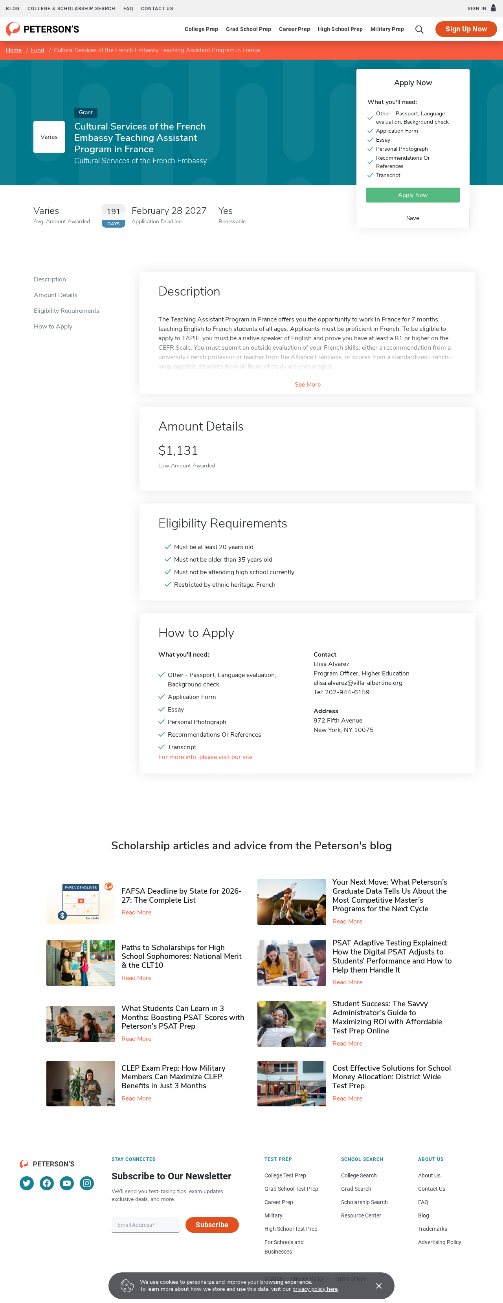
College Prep (201, 29)
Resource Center (361, 1215)
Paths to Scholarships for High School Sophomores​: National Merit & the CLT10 (181, 957)
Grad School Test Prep (291, 1189)
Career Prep (294, 29)
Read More (136, 912)
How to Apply (53, 326)
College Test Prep (285, 1175)
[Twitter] (27, 1183)
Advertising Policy (439, 1242)
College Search (359, 1175)
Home (14, 50)
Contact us (157, 8)
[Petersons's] (42, 29)
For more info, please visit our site (205, 757)
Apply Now (413, 195)
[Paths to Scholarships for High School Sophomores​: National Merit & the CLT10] (83, 963)
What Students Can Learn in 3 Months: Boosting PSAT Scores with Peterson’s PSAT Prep (182, 1018)
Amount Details (55, 295)
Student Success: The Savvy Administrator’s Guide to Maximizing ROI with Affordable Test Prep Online (387, 1017)
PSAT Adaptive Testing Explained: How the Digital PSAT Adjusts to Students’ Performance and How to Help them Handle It (392, 956)
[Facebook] (47, 1183)
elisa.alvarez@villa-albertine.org (358, 683)
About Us (429, 1175)
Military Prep (387, 29)
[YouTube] (67, 1183)
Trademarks (432, 1229)
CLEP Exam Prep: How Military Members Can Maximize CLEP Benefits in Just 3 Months (173, 1077)
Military (273, 1215)
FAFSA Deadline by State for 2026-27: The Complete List (181, 895)
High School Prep (340, 29)
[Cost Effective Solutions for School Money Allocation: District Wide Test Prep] (294, 1084)
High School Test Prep (291, 1229)
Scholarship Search (364, 1202)
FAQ (128, 8)
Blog (13, 8)
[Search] (420, 29)
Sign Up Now (466, 29)
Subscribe (212, 1225)
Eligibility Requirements (66, 311)
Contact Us (431, 1189)
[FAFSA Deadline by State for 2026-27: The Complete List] (83, 902)
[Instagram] (87, 1183)
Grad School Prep (248, 29)
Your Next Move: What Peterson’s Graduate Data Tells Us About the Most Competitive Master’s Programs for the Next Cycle (389, 895)
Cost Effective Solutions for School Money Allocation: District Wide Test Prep (391, 1077)
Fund (37, 50)
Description (50, 279)
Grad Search (356, 1189)
